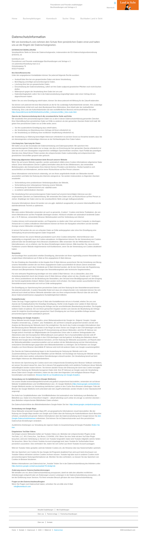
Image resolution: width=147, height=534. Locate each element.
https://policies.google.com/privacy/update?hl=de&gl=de (33, 466)
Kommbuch (29, 6)
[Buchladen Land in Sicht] (128, 9)
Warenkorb (110, 4)
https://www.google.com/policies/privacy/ (85, 405)
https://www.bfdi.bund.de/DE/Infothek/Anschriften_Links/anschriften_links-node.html (44, 112)
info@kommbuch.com (22, 487)
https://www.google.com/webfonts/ (86, 384)
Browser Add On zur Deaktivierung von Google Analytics (58, 375)
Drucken (100, 37)
